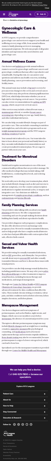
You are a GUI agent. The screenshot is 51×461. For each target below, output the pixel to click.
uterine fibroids (24, 198)
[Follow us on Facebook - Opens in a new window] (14, 424)
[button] (47, 8)
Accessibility (7, 455)
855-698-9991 (22, 458)
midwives (20, 66)
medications (20, 332)
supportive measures (19, 329)
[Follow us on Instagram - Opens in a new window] (22, 424)
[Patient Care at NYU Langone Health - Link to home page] (13, 14)
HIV (9, 255)
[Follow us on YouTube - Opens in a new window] (27, 424)
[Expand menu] (45, 394)
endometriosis (8, 198)
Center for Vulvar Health (23, 284)
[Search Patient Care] (30, 14)
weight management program (14, 131)
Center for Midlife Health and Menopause (29, 351)
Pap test (31, 88)
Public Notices (7, 449)
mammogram (7, 112)
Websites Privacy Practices (11, 452)
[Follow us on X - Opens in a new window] (18, 424)
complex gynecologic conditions (28, 195)
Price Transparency (9, 443)
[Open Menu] (4, 14)
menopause (7, 319)
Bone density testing (10, 338)
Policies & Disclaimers (10, 446)
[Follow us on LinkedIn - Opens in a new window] (31, 424)
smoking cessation (9, 134)
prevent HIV (25, 258)
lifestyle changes (15, 326)
